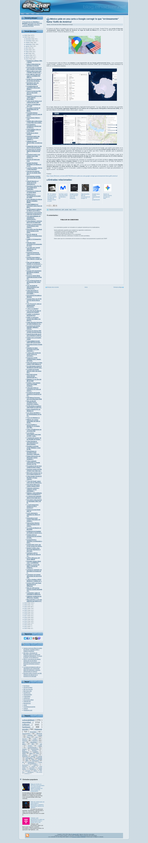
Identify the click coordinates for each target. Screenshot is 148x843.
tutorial (24, 739)
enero (27, 59)
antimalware (30, 772)
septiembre (29, 44)
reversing (27, 770)
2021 (25, 608)
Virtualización (32, 769)
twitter (40, 746)
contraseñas (29, 758)
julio (27, 48)
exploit (40, 735)
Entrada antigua (118, 287)
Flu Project (26, 686)
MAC (27, 760)
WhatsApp (33, 742)
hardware (27, 727)
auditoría (35, 765)
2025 (25, 37)
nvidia (35, 739)
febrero (28, 57)
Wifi (32, 744)
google (25, 729)
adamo (35, 770)
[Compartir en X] (52, 206)
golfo (63, 209)
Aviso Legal (83, 835)
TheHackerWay (27, 694)
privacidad (33, 732)
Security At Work (27, 687)
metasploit (32, 767)
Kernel (35, 755)
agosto (28, 46)
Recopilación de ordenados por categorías (32, 22)
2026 (25, 35)
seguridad (27, 722)
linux (28, 737)
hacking (35, 740)
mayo (27, 51)
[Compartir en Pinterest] (56, 206)
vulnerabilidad (28, 720)
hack (37, 753)
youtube (24, 749)
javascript (25, 756)
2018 (25, 614)
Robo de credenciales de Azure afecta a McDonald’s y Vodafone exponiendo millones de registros (37, 804)
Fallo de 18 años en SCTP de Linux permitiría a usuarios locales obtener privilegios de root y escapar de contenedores (37, 787)
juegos (40, 756)
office (31, 753)
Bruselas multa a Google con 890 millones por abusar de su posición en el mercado (32, 675)
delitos (40, 769)
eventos (40, 759)
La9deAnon (26, 698)
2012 (25, 625)
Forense (40, 762)
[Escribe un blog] (50, 206)
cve (36, 737)
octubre (28, 42)
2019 (25, 612)
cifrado (30, 746)
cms (26, 759)
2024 (25, 603)
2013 (25, 623)
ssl (23, 762)
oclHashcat (27, 773)
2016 (25, 617)
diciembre (28, 39)
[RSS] (27, 835)
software (27, 725)
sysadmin (36, 752)
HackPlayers (26, 692)
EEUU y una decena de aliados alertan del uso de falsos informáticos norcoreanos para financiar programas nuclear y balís (32, 662)
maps (70, 209)
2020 (25, 610)
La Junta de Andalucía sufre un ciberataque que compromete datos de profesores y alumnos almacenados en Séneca (31, 669)
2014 (25, 621)
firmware (35, 750)
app (41, 744)
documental (25, 765)
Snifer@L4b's (27, 701)
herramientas (35, 749)
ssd (23, 742)
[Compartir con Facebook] (54, 206)
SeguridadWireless (33, 763)
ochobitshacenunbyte (29, 706)
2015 (25, 619)
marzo (27, 55)
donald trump (57, 209)
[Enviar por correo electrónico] (47, 206)
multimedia (39, 758)
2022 (25, 606)
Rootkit (34, 766)
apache (33, 756)
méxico (74, 209)
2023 (25, 605)
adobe (24, 753)
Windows (39, 733)
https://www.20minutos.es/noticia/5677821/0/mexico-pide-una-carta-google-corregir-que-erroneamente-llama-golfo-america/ (82, 176)
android (30, 735)
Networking (25, 752)
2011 (25, 626)
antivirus (25, 755)
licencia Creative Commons (79, 836)
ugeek (25, 705)
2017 (25, 615)
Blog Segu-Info (27, 691)
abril (27, 53)
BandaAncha (27, 703)
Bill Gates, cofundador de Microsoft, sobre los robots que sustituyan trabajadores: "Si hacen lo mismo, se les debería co (32, 655)
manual (24, 740)
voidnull (25, 708)
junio (27, 50)
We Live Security (28, 689)
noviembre (29, 40)
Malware (38, 729)
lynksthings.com (27, 710)
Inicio (86, 287)
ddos (24, 744)
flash (33, 759)
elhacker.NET (75, 834)
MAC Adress (39, 772)
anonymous (35, 760)
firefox (24, 750)
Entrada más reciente (53, 287)
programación (32, 747)
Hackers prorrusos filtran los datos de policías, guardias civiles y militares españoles (32, 649)
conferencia (31, 762)
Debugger (25, 766)
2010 (25, 628)
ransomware (26, 733)
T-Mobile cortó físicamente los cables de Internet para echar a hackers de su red (37, 820)
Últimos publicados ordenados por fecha (31, 25)
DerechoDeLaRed (28, 700)
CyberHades (26, 696)
